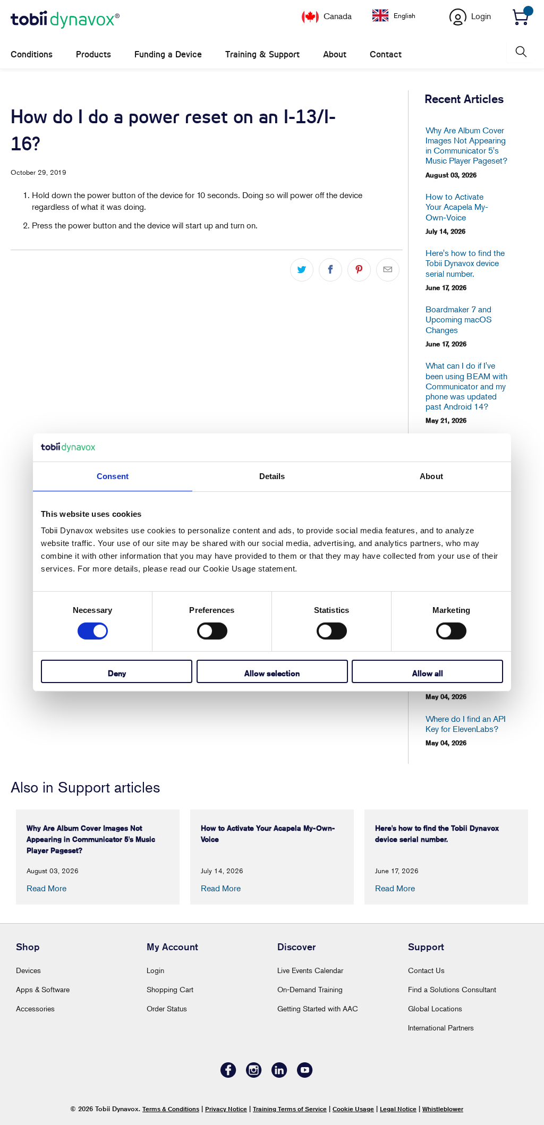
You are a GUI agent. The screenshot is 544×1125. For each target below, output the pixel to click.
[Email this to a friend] (388, 270)
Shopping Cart (170, 989)
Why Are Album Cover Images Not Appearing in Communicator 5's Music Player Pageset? (466, 145)
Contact (386, 54)
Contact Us (426, 970)
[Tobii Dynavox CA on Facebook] (228, 1074)
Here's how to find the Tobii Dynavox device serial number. (465, 263)
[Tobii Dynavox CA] (65, 20)
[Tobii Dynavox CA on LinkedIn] (279, 1074)
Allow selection (272, 673)
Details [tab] (272, 475)
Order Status (167, 1008)
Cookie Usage (353, 1109)
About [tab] (431, 475)
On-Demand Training (310, 989)
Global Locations (435, 1008)
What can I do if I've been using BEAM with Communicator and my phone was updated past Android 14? (466, 386)
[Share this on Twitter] (301, 270)
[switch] (212, 631)
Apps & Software (43, 989)
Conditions (32, 54)
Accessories (35, 1008)
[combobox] (402, 15)
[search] (520, 52)
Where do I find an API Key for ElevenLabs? (466, 724)
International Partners (441, 1027)
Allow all (427, 673)
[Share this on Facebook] (330, 270)
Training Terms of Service (290, 1109)
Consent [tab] (113, 475)
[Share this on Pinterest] (359, 270)
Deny (117, 673)
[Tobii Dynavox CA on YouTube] (305, 1074)
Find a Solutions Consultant (452, 989)
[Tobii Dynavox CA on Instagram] (254, 1074)
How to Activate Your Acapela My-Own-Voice (457, 207)
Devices (28, 970)
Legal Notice (398, 1109)
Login (155, 970)
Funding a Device (168, 54)
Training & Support (262, 54)
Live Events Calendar (310, 970)
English (404, 15)
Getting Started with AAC (317, 1008)
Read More (46, 888)
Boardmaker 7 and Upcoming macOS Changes (459, 319)
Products (93, 54)
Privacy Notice (226, 1109)
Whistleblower (442, 1109)
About (334, 54)
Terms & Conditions (170, 1109)
